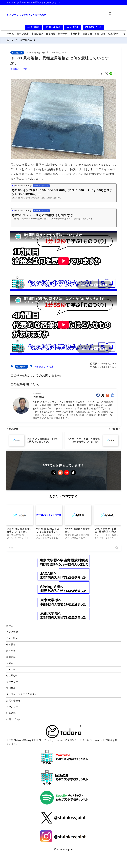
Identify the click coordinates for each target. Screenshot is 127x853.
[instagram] (107, 395)
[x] (106, 73)
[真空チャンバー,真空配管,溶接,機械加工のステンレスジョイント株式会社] (26, 15)
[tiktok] (73, 472)
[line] (110, 73)
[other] (112, 395)
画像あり (17, 69)
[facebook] (98, 395)
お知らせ (73, 27)
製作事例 (33, 27)
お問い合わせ (93, 27)
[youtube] (66, 472)
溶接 (27, 69)
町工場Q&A (53, 27)
